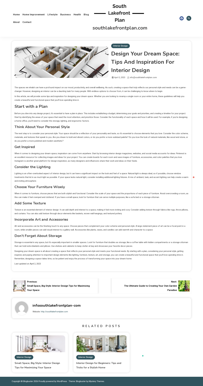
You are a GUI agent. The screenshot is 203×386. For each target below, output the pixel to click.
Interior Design (120, 46)
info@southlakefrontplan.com (143, 77)
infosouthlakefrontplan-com (57, 305)
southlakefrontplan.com (120, 28)
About (16, 22)
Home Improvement (34, 14)
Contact (27, 22)
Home (16, 14)
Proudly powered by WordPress (53, 381)
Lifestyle (53, 14)
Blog (86, 14)
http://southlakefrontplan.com (54, 311)
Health (77, 14)
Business (65, 14)
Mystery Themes (96, 381)
